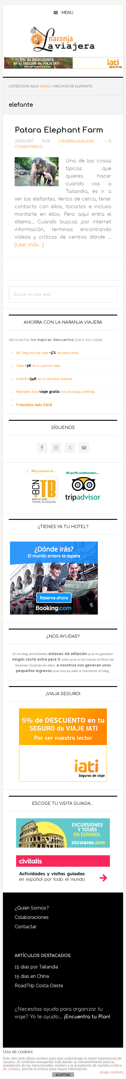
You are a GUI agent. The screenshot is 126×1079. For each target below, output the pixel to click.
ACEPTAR (63, 1075)
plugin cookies (111, 1072)
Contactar (25, 926)
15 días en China (32, 976)
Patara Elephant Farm (59, 130)
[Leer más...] (29, 244)
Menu (67, 12)
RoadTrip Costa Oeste (39, 985)
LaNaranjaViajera (63, 39)
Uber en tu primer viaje (38, 366)
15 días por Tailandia (36, 967)
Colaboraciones (32, 917)
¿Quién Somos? (32, 908)
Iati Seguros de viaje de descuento (47, 353)
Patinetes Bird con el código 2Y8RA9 (55, 392)
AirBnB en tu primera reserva (44, 379)
